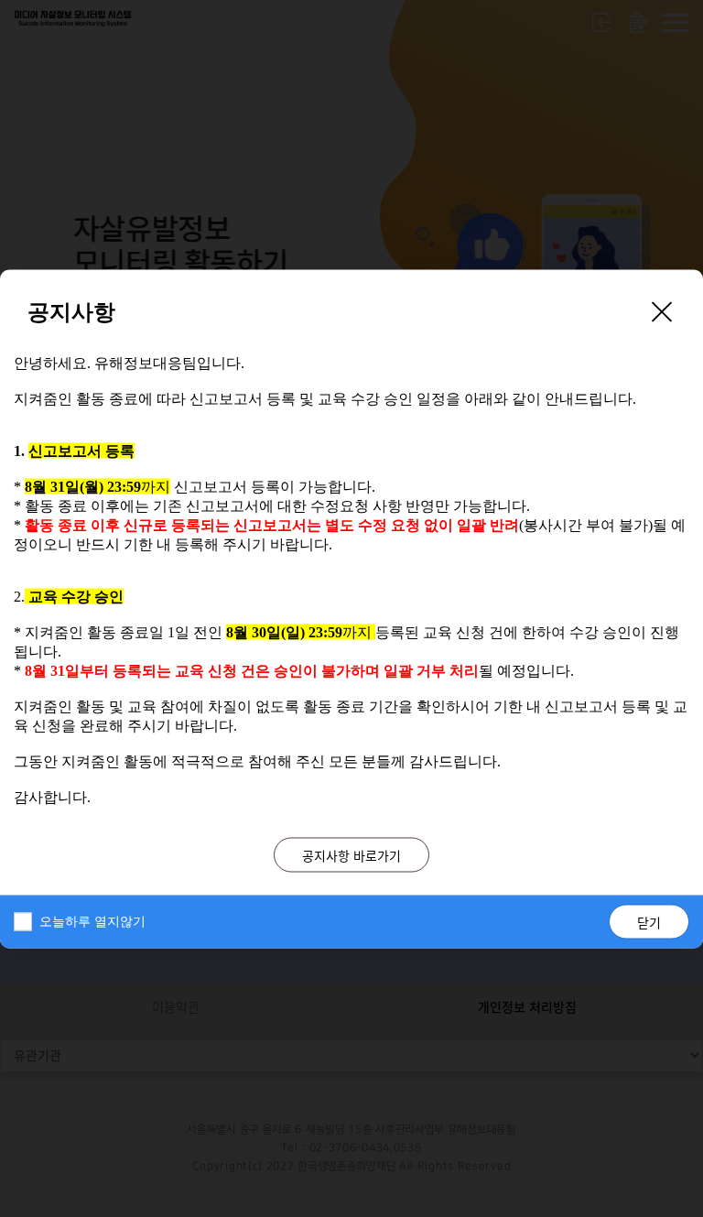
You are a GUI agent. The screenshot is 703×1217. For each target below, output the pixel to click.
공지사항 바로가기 (351, 854)
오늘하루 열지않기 (92, 921)
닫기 (649, 921)
